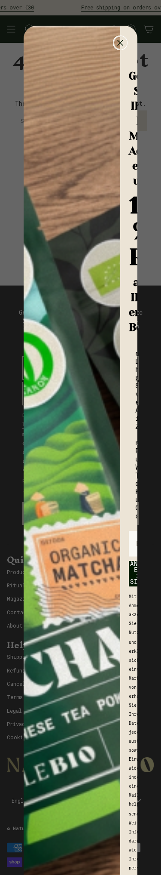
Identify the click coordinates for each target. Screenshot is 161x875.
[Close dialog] (120, 42)
